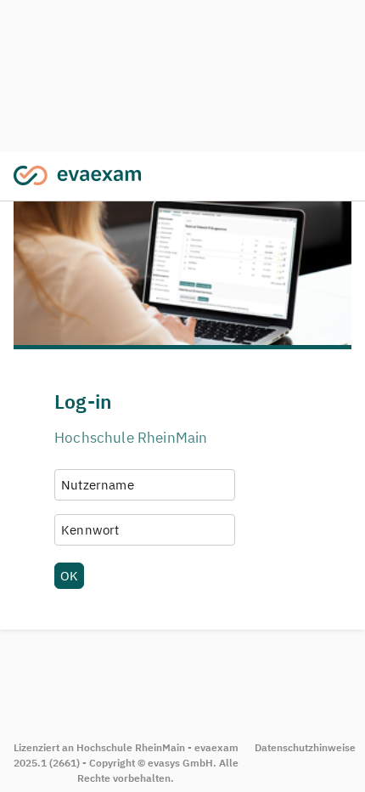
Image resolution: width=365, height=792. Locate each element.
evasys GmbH (180, 762)
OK (69, 575)
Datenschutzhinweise (305, 747)
